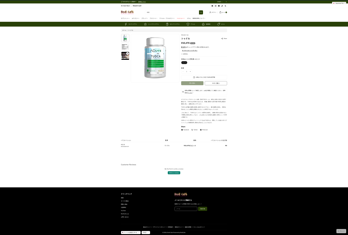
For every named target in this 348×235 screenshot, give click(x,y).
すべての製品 (125, 201)
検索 (122, 198)
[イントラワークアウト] (145, 24)
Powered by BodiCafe (179, 232)
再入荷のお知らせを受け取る (189, 50)
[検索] (201, 12)
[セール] (218, 24)
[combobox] (174, 12)
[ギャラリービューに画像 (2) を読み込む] (125, 47)
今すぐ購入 (215, 83)
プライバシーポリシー (159, 227)
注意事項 (123, 207)
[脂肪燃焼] (203, 24)
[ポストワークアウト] (167, 24)
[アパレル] (188, 24)
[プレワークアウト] (125, 24)
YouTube (123, 210)
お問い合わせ (125, 217)
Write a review (174, 173)
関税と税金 (124, 204)
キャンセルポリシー (199, 227)
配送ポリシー (179, 227)
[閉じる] (226, 2)
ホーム (124, 30)
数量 (182, 68)
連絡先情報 (188, 227)
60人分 (184, 63)
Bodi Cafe (170, 232)
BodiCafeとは (125, 214)
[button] (223, 12)
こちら (190, 93)
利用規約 (170, 227)
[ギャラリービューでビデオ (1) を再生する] (125, 56)
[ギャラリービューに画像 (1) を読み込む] (125, 38)
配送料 (183, 47)
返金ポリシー (147, 227)
